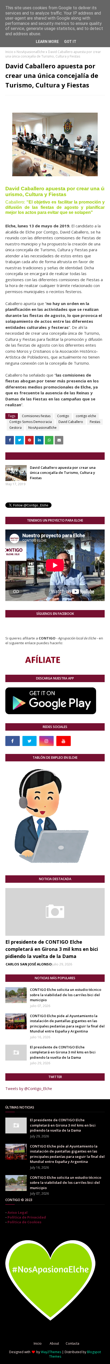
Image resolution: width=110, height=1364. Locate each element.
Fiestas (95, 422)
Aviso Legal (17, 1212)
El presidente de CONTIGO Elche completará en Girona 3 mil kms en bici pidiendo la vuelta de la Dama (51, 949)
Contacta (72, 1343)
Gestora (15, 427)
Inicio (9, 52)
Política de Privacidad (26, 1217)
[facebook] (12, 741)
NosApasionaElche (31, 52)
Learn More (47, 41)
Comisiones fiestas (36, 416)
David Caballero (70, 422)
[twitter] (29, 741)
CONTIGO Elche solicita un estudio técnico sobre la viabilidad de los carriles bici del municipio (65, 994)
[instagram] (46, 741)
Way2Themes (51, 1352)
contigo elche (86, 416)
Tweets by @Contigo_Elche (28, 1088)
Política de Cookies (24, 1222)
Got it (70, 41)
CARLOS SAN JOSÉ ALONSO (29, 964)
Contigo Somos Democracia (30, 422)
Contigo (63, 416)
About (54, 1343)
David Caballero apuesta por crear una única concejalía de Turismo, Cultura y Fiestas (63, 472)
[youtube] (63, 741)
